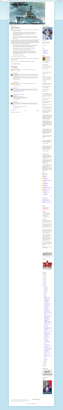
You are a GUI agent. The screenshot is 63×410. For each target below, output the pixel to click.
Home (44, 49)
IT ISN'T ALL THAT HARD (47, 324)
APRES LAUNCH (46, 326)
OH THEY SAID (46, 325)
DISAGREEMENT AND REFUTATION (47, 350)
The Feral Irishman (46, 178)
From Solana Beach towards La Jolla (47, 202)
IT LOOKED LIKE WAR (47, 332)
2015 (44, 286)
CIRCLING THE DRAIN (47, 311)
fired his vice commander (16, 30)
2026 (44, 273)
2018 (44, 282)
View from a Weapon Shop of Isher (46, 200)
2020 (44, 280)
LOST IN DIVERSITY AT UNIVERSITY (47, 309)
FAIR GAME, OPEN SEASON (48, 345)
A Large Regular (45, 183)
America (16, 64)
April (44, 296)
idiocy (29, 43)
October (45, 289)
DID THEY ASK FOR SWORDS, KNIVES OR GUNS (48, 328)
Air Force (14, 64)
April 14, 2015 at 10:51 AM (16, 85)
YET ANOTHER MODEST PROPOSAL (47, 317)
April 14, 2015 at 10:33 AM (16, 70)
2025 (44, 274)
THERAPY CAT (46, 314)
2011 (44, 365)
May (44, 295)
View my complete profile (45, 62)
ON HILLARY (45, 339)
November (45, 288)
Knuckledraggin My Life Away (47, 187)
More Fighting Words (46, 53)
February (45, 359)
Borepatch (44, 176)
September (45, 290)
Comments (45, 45)
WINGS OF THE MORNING (47, 349)
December (45, 287)
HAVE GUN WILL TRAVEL (47, 304)
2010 (44, 366)
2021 (44, 279)
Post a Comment (14, 109)
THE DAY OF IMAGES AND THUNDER (47, 334)
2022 (44, 278)
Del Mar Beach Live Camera (45, 199)
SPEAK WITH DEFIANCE (47, 310)
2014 (44, 361)
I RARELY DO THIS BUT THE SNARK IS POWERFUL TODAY (48, 323)
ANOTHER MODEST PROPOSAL (46, 320)
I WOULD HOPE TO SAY (47, 303)
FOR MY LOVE (46, 329)
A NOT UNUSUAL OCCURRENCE (46, 340)
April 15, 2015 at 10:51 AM (16, 99)
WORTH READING (46, 344)
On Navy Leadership (46, 50)
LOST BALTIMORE (46, 302)
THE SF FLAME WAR (47, 335)
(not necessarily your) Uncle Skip (17, 94)
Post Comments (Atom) (17, 112)
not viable (19, 64)
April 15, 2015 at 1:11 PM (16, 107)
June (44, 294)
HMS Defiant (19, 4)
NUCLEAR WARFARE (47, 299)
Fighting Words (45, 52)
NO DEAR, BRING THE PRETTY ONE (47, 300)
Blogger (35, 403)
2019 (44, 281)
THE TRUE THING (46, 305)
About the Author (45, 51)
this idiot (36, 42)
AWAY (44, 343)
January (45, 360)
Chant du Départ (45, 185)
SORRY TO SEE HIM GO (47, 342)
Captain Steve (15, 68)
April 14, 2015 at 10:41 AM (16, 79)
